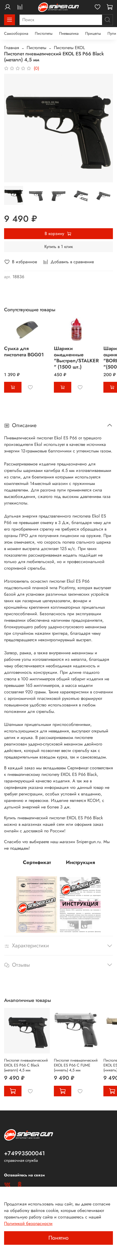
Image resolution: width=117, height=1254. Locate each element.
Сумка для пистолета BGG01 (24, 351)
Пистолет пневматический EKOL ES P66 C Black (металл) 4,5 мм (26, 1064)
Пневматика (69, 33)
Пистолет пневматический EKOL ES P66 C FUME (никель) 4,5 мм (76, 1064)
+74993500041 (24, 1153)
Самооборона (16, 33)
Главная (11, 48)
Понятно (58, 1238)
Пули (111, 33)
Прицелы (93, 33)
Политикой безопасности (28, 1223)
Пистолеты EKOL (69, 48)
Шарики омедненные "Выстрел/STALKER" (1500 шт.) (76, 357)
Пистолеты (44, 33)
